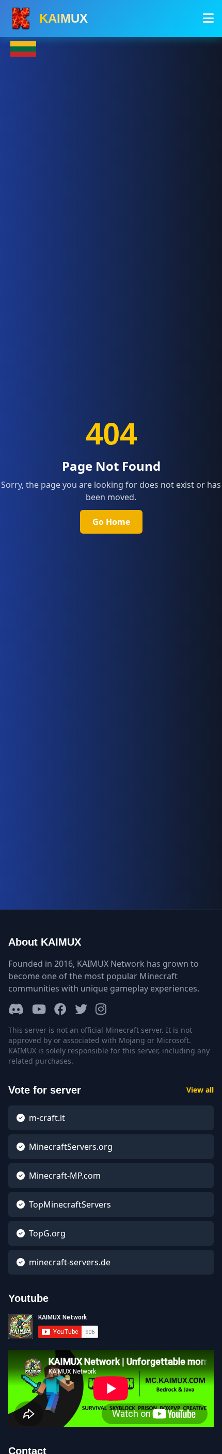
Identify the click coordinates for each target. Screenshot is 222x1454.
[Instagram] (101, 1010)
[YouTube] (39, 1010)
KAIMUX (63, 18)
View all (200, 1090)
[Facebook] (60, 1010)
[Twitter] (81, 1010)
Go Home (111, 521)
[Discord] (16, 1010)
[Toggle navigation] (208, 19)
